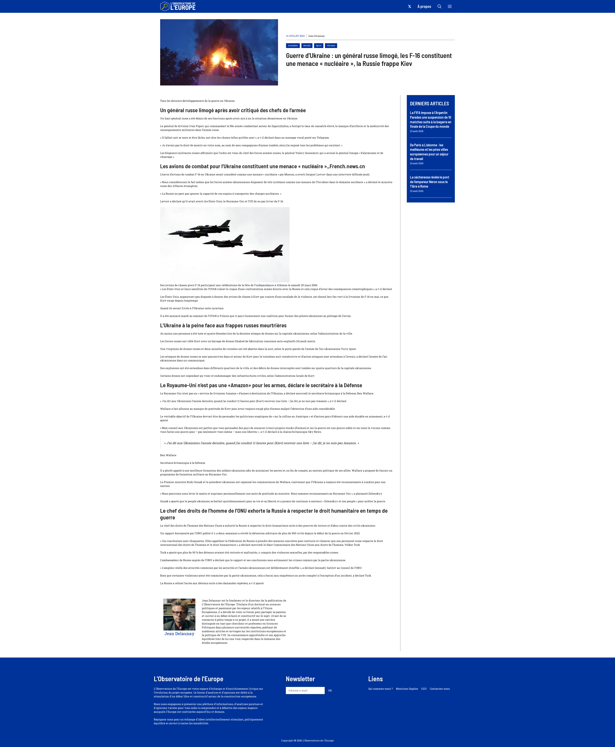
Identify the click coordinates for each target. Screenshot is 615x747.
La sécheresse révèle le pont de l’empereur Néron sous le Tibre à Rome (429, 181)
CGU (424, 688)
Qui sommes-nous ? (380, 688)
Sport (318, 45)
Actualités (293, 45)
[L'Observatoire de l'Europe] (178, 6)
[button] (439, 6)
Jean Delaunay (316, 35)
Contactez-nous (440, 688)
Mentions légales (407, 688)
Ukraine (331, 45)
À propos (424, 6)
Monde (307, 45)
